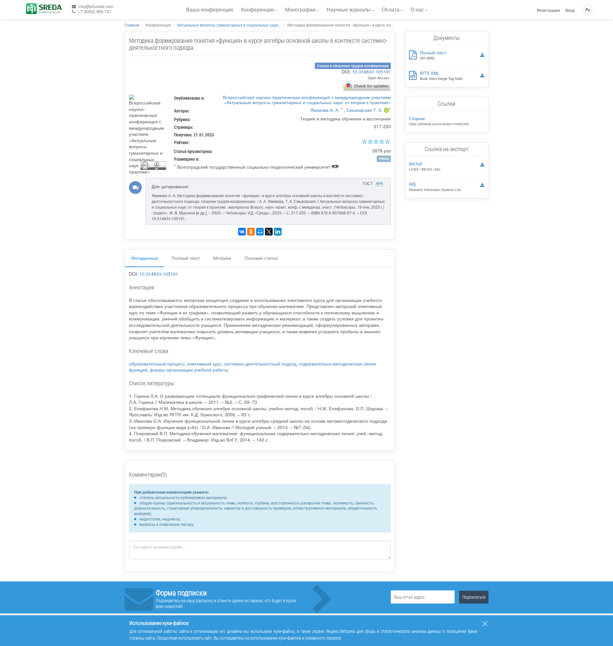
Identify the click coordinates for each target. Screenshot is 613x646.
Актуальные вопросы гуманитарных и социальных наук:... (229, 24)
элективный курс (204, 363)
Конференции (257, 9)
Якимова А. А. (324, 110)
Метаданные (144, 258)
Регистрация (548, 10)
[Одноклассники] (251, 231)
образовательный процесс (157, 363)
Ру (588, 9)
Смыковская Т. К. (364, 110)
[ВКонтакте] (242, 231)
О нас (417, 9)
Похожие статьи (261, 258)
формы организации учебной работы (189, 369)
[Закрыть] (485, 624)
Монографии (300, 9)
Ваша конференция (209, 9)
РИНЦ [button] (384, 158)
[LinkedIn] (278, 231)
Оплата (390, 9)
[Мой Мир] (260, 231)
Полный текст (185, 258)
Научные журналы (349, 9)
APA (379, 183)
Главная (132, 24)
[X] (269, 231)
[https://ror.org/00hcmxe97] (335, 167)
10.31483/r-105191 (371, 71)
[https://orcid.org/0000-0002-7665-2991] (386, 111)
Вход (569, 10)
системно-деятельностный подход (260, 363)
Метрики (222, 258)
